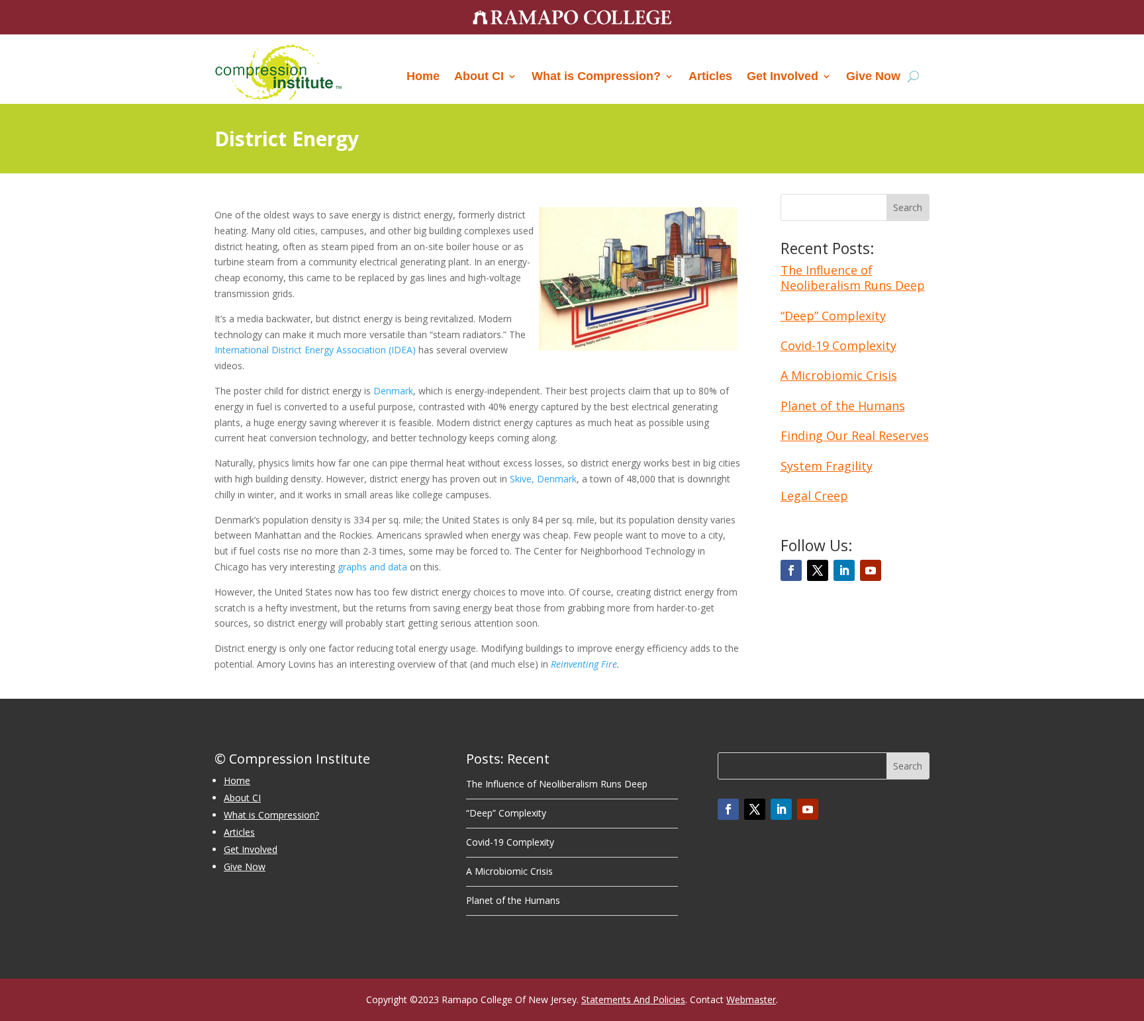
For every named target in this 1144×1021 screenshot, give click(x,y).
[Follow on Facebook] (791, 570)
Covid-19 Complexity (838, 345)
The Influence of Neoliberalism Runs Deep (853, 277)
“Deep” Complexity (833, 316)
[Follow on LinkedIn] (844, 570)
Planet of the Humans (843, 406)
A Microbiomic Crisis (839, 375)
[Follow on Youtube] (870, 570)
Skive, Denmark (543, 478)
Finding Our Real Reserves (855, 435)
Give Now (873, 76)
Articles (710, 76)
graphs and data (372, 566)
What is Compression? (596, 76)
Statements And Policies (633, 999)
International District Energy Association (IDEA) (315, 349)
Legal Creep (814, 496)
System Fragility (827, 466)
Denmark (393, 390)
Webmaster (751, 999)
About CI (479, 76)
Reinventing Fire (584, 664)
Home (423, 76)
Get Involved (782, 76)
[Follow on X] (817, 570)
